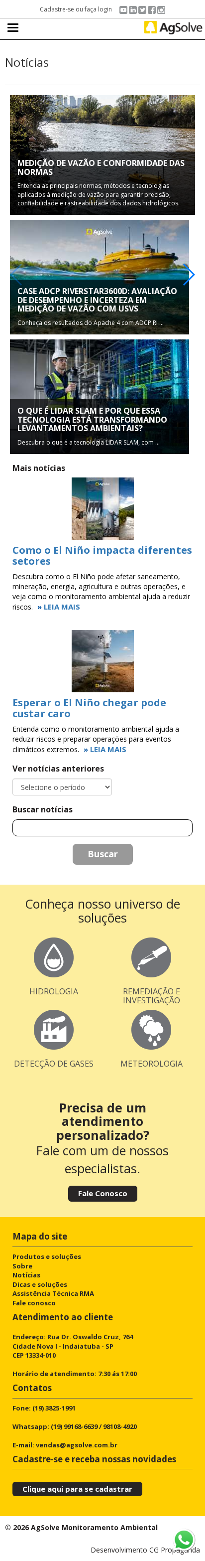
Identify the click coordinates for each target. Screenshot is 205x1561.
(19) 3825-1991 (54, 1408)
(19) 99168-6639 (74, 1426)
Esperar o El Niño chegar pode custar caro (89, 708)
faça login (98, 9)
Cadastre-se (57, 9)
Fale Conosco (102, 1193)
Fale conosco (34, 1302)
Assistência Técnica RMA (53, 1293)
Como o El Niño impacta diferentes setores (102, 555)
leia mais (62, 607)
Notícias (26, 1274)
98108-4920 (120, 1426)
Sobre (22, 1265)
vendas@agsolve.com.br (76, 1444)
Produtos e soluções (46, 1256)
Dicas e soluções (39, 1284)
